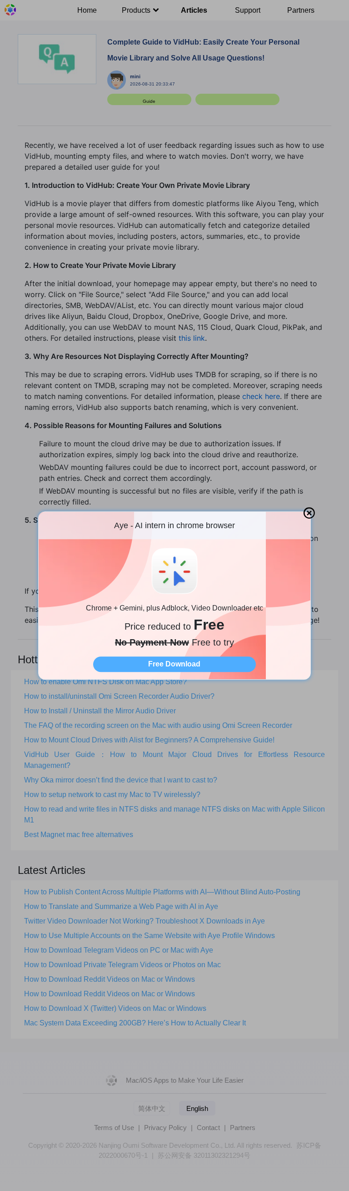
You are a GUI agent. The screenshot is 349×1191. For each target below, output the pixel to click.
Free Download (174, 664)
